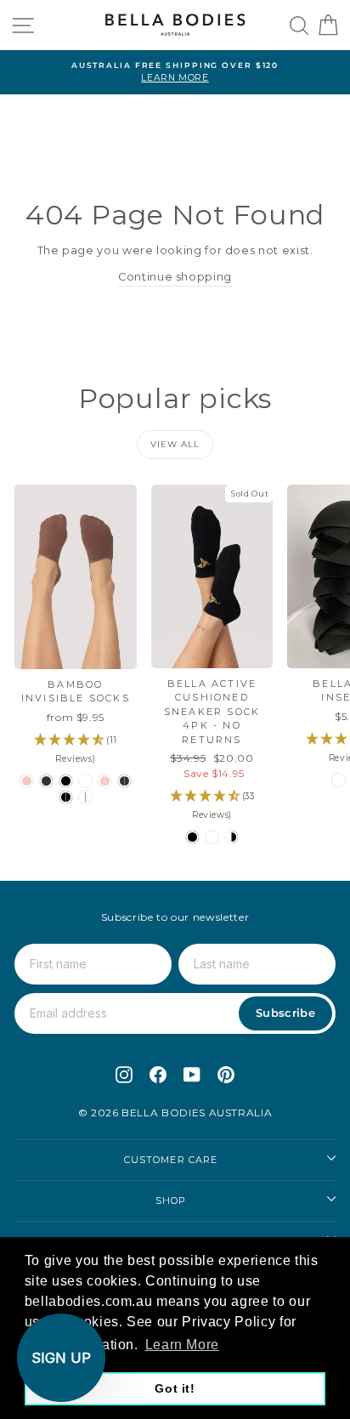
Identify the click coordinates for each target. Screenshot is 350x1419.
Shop (170, 1200)
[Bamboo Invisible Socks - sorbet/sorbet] (105, 781)
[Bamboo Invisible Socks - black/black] (65, 797)
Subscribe (285, 1012)
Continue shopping (175, 276)
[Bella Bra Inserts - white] (338, 780)
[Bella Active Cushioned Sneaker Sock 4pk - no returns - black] (192, 837)
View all (175, 444)
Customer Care (170, 1160)
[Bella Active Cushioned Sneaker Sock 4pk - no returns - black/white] (231, 837)
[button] (61, 1358)
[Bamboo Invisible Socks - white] (85, 781)
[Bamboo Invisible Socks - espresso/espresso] (124, 781)
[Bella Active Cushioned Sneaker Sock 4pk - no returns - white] (212, 837)
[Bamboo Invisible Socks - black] (65, 781)
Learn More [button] (182, 1344)
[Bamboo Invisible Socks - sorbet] (26, 781)
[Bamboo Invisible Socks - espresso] (46, 781)
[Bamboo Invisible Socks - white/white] (85, 797)
